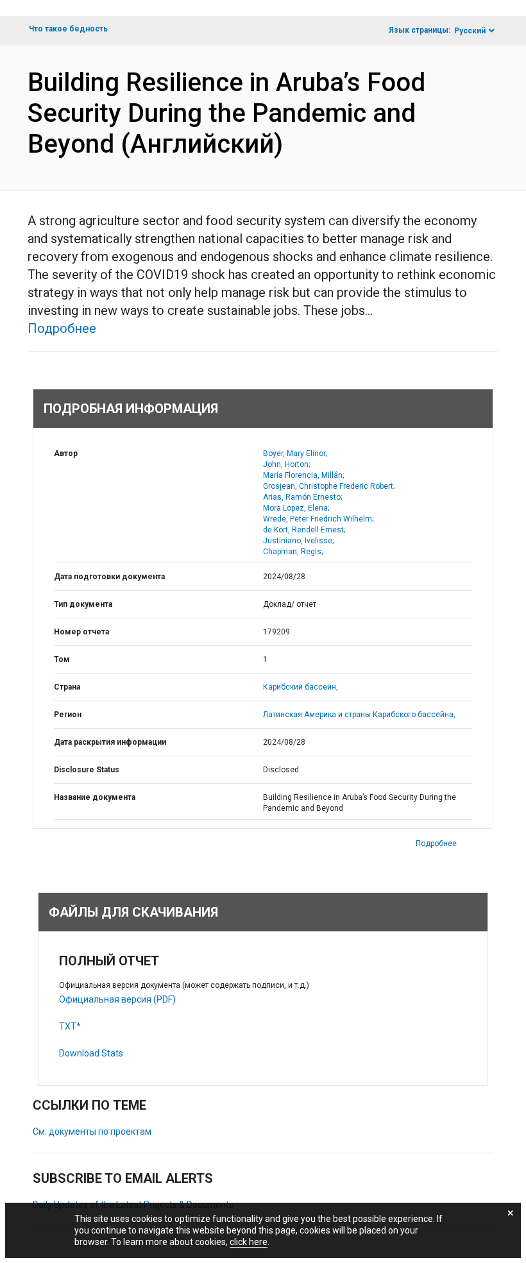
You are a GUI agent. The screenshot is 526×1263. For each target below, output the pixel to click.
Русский (470, 30)
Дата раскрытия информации (110, 742)
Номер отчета (81, 631)
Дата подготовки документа (109, 576)
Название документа (94, 797)
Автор (66, 453)
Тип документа (83, 604)
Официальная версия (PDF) (117, 999)
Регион (67, 714)
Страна (67, 686)
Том (62, 659)
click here (248, 1242)
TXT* (70, 1026)
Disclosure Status (86, 769)
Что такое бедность (68, 28)
